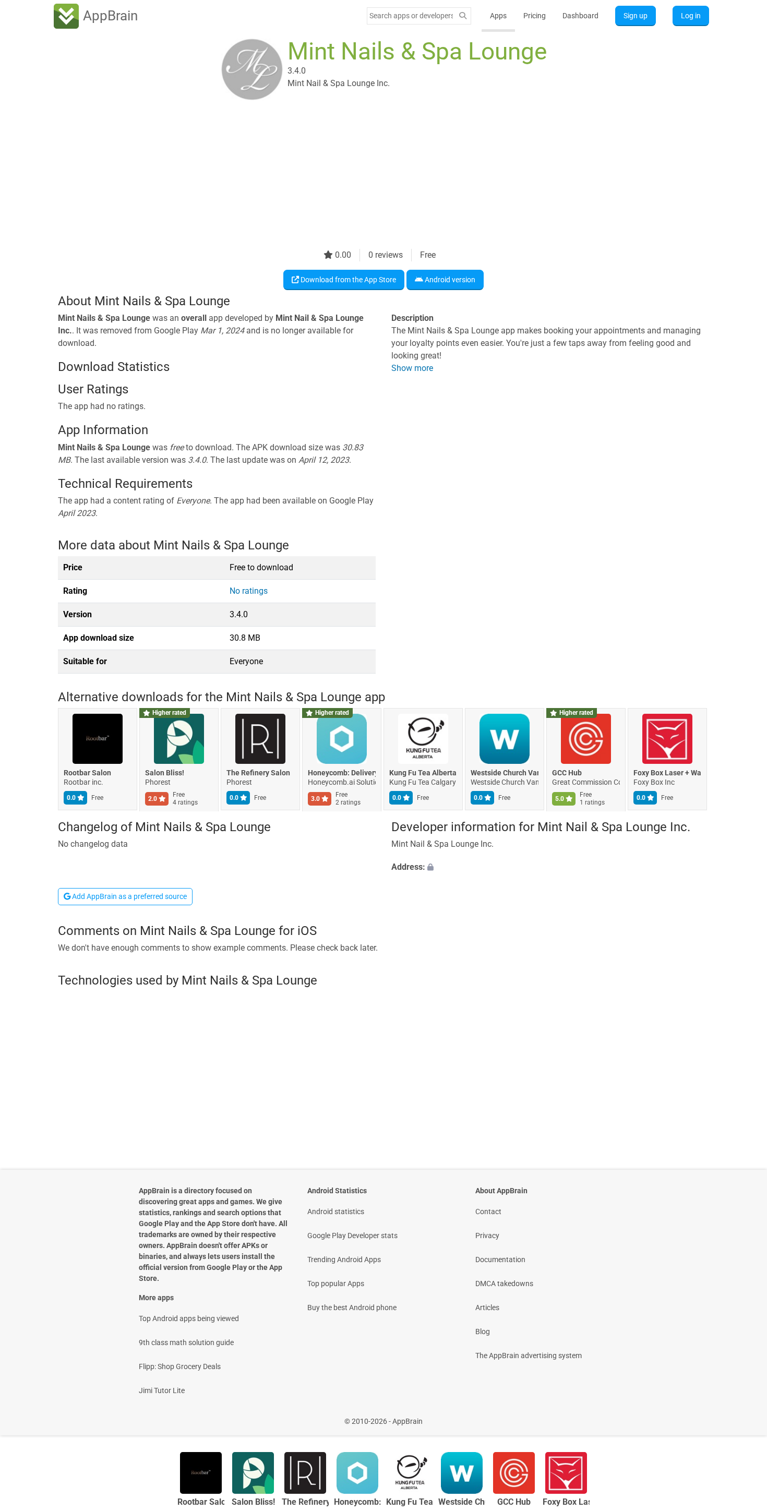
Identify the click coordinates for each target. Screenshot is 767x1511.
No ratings (249, 591)
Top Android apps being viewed (189, 1318)
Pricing (534, 15)
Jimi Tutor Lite (162, 1390)
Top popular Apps (335, 1283)
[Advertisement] (371, 176)
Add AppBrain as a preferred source (128, 896)
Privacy (487, 1235)
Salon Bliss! (164, 773)
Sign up (636, 15)
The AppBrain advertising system (528, 1355)
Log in (691, 15)
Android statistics (335, 1211)
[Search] (463, 16)
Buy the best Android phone (352, 1307)
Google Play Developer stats (352, 1235)
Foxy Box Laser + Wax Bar (667, 773)
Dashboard (580, 15)
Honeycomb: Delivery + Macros (342, 773)
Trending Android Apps (344, 1259)
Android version (449, 279)
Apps (498, 15)
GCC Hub (567, 773)
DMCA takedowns (504, 1283)
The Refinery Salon (258, 773)
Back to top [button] (741, 1416)
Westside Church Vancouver (504, 773)
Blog (482, 1331)
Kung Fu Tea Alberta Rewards (423, 773)
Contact (488, 1211)
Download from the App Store (347, 279)
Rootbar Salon (87, 773)
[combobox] (411, 15)
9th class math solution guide (186, 1342)
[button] (550, 867)
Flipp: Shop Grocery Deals (180, 1366)
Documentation (500, 1259)
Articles (487, 1307)
